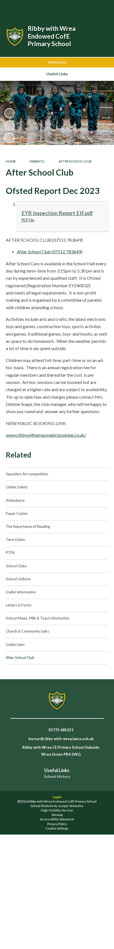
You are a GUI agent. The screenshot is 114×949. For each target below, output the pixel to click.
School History (57, 777)
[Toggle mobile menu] (102, 8)
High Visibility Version (57, 810)
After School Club (75, 161)
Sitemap (57, 814)
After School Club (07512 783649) (49, 251)
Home (11, 161)
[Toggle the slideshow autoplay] (9, 113)
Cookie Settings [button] (57, 828)
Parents (37, 161)
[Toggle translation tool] (88, 8)
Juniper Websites (71, 806)
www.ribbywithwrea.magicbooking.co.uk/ (46, 435)
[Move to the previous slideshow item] (9, 126)
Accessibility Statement (57, 819)
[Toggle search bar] (74, 8)
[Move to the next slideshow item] (9, 138)
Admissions (57, 62)
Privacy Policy (57, 824)
